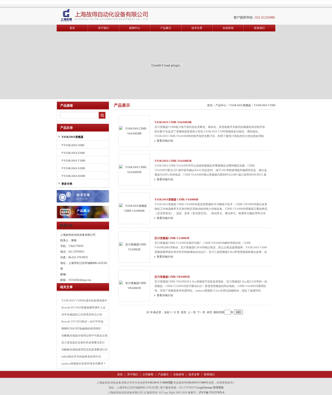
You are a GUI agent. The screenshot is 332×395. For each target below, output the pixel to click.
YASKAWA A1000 (74, 168)
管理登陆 (218, 387)
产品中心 (220, 105)
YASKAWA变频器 (240, 105)
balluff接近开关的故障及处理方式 (81, 356)
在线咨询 (228, 28)
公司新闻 (147, 374)
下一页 (201, 312)
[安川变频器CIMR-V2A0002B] (134, 246)
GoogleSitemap (204, 387)
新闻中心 (134, 28)
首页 (72, 28)
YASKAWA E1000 (74, 153)
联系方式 (66, 225)
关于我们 (103, 28)
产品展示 (165, 28)
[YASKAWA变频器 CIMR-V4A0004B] (134, 208)
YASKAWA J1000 (74, 145)
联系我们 (259, 28)
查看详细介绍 (165, 140)
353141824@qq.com (79, 280)
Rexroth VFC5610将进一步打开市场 (82, 321)
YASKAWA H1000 (74, 176)
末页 (209, 312)
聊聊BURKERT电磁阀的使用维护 (81, 328)
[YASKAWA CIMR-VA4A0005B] (134, 169)
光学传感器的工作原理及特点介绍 (81, 314)
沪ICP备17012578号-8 (211, 392)
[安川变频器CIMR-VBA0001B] (134, 285)
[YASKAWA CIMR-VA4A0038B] (134, 130)
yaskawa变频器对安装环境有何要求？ (83, 363)
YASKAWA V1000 (74, 160)
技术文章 (197, 28)
